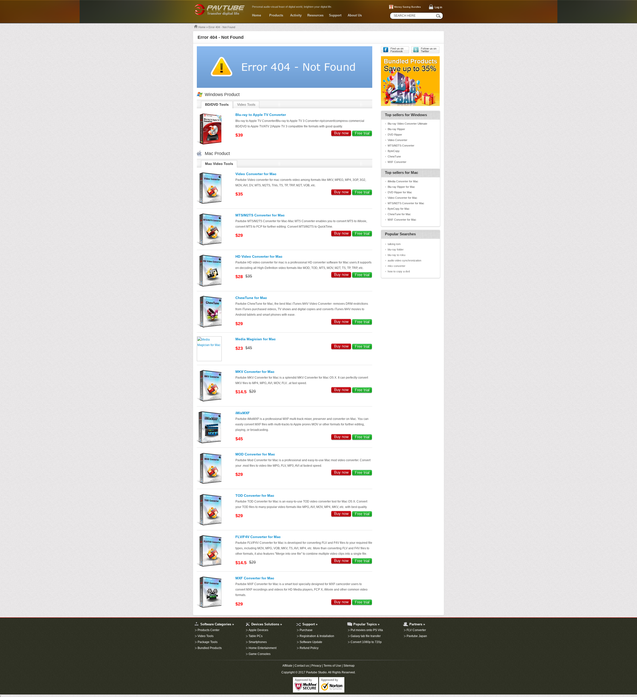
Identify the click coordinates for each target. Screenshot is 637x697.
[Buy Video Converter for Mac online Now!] (341, 194)
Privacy (316, 665)
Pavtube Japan (417, 636)
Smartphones (258, 642)
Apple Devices (258, 630)
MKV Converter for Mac (254, 372)
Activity (296, 15)
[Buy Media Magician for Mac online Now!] (341, 348)
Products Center (208, 630)
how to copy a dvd (399, 271)
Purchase (306, 630)
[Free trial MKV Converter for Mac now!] (362, 392)
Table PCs (256, 636)
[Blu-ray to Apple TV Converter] (209, 144)
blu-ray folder (396, 249)
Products (276, 15)
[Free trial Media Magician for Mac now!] (362, 348)
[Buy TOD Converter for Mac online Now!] (341, 516)
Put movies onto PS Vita (367, 630)
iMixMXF (242, 413)
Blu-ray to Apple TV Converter (260, 115)
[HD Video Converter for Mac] (209, 286)
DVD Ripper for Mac (400, 192)
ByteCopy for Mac (399, 208)
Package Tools (207, 642)
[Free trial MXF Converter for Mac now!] (362, 604)
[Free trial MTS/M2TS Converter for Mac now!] (362, 236)
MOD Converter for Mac (255, 454)
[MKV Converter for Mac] (209, 401)
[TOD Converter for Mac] (209, 525)
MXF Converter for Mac (254, 578)
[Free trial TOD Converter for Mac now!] (362, 516)
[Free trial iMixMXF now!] (362, 439)
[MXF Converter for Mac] (209, 608)
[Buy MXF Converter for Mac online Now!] (341, 604)
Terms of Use (332, 665)
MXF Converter (397, 161)
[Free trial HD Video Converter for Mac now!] (362, 277)
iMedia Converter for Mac (403, 181)
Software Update (311, 642)
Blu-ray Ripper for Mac (401, 186)
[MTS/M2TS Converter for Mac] (209, 245)
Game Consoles (259, 654)
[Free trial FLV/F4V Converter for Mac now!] (362, 563)
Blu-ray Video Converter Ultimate (407, 123)
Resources (315, 15)
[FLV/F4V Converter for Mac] (209, 566)
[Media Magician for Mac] (209, 360)
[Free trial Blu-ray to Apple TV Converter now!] (362, 135)
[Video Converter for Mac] (209, 203)
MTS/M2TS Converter (401, 145)
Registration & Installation (317, 636)
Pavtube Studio (316, 672)
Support (335, 15)
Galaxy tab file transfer (366, 636)
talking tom (394, 244)
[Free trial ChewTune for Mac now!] (362, 324)
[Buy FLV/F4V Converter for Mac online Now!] (341, 563)
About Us (355, 15)
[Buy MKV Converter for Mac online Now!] (341, 392)
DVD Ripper (395, 134)
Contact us (302, 665)
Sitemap (349, 665)
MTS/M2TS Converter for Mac (260, 215)
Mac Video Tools (219, 164)
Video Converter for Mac (255, 174)
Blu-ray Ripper (396, 129)
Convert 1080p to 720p (366, 642)
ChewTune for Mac (251, 298)
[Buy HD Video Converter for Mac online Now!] (341, 277)
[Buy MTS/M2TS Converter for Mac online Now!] (341, 236)
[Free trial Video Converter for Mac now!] (362, 194)
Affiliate (287, 665)
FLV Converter (416, 630)
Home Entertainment (262, 648)
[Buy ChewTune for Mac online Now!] (341, 324)
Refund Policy (309, 648)
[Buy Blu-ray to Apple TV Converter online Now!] (341, 135)
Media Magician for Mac (255, 339)
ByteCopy (394, 150)
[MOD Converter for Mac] (209, 484)
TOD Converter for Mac (254, 496)
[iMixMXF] (209, 443)
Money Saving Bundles (407, 6)
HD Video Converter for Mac (258, 256)
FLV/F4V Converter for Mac (258, 537)
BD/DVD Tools (217, 104)
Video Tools (246, 104)
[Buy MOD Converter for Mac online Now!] (341, 475)
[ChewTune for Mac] (209, 327)
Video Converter (397, 140)
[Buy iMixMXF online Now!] (341, 439)
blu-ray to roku (396, 254)
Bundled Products (210, 648)
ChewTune (394, 156)
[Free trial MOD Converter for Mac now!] (362, 475)
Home (256, 15)
